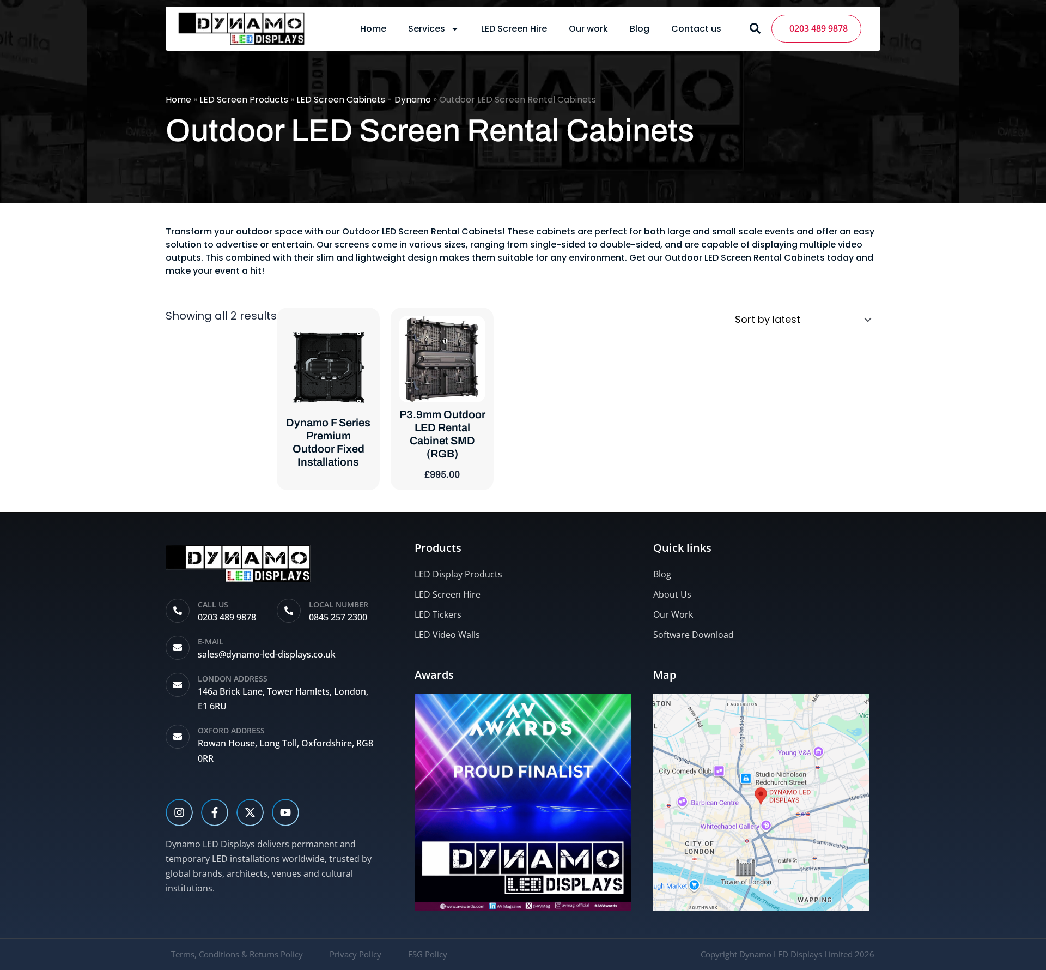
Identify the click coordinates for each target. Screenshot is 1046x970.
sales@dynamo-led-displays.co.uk (267, 654)
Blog (639, 28)
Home (373, 28)
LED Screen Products (243, 99)
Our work (588, 28)
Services (426, 28)
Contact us (696, 28)
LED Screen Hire (514, 28)
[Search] (755, 28)
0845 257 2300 (338, 617)
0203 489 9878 (816, 28)
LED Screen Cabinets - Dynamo (363, 99)
